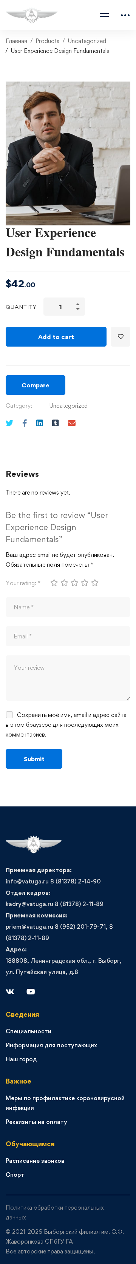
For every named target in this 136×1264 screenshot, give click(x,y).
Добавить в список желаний (120, 337)
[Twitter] (9, 423)
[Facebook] (25, 423)
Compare (35, 385)
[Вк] (10, 991)
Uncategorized (87, 41)
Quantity (21, 307)
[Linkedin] (39, 423)
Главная (16, 41)
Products (47, 41)
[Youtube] (31, 991)
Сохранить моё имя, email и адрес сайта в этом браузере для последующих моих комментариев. (66, 724)
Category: (19, 405)
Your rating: (23, 583)
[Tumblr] (55, 423)
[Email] (71, 423)
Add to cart (56, 337)
